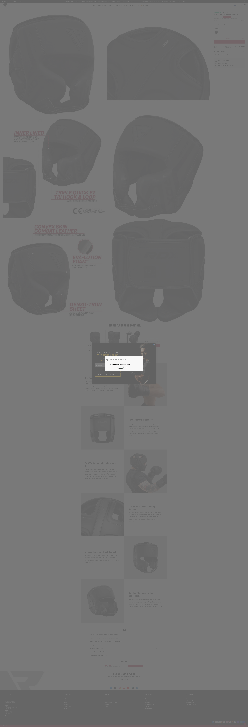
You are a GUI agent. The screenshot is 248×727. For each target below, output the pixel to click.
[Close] (142, 357)
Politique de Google (126, 364)
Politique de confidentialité (118, 364)
